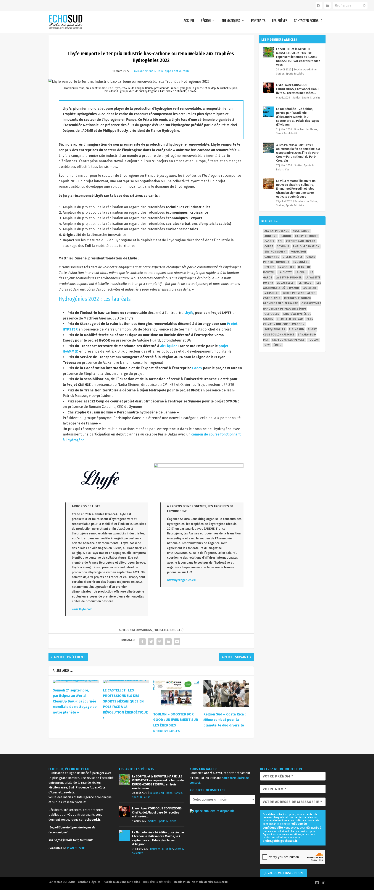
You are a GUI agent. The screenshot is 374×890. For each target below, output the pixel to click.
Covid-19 (283, 246)
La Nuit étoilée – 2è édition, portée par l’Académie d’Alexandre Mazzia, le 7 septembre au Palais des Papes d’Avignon (297, 117)
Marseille (271, 293)
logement (309, 287)
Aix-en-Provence (276, 230)
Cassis (269, 241)
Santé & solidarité (286, 133)
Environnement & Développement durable (161, 71)
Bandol (286, 236)
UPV (267, 344)
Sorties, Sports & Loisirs (290, 73)
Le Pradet (306, 282)
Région (206, 20)
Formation (298, 251)
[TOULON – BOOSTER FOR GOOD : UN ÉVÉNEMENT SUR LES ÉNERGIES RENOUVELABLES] (176, 693)
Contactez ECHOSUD (61, 882)
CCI (280, 241)
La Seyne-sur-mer (289, 277)
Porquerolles (274, 329)
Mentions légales (89, 882)
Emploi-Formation (306, 246)
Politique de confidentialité (121, 882)
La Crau (301, 272)
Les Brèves (279, 20)
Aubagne (270, 236)
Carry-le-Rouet (306, 236)
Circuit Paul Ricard (300, 241)
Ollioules (271, 313)
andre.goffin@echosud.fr (280, 841)
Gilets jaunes (293, 256)
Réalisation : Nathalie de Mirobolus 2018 (201, 882)
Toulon (313, 339)
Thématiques (231, 20)
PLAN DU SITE (76, 848)
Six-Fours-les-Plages (288, 339)
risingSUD (296, 329)
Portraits (258, 20)
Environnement (275, 251)
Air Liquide (168, 346)
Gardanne (271, 256)
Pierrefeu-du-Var (290, 319)
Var (287, 169)
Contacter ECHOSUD (308, 20)
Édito (278, 344)
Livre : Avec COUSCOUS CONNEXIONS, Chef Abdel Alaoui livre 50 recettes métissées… (297, 89)
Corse (268, 246)
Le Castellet (286, 282)
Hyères (269, 267)
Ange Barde (301, 230)
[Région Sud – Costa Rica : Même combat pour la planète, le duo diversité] (226, 693)
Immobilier (286, 267)
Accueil (189, 20)
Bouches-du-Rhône (305, 69)
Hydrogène (301, 262)
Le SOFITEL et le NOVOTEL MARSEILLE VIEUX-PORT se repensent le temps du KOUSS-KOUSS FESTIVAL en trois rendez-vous (298, 57)
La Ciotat (285, 272)
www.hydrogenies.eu (181, 580)
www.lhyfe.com (82, 609)
